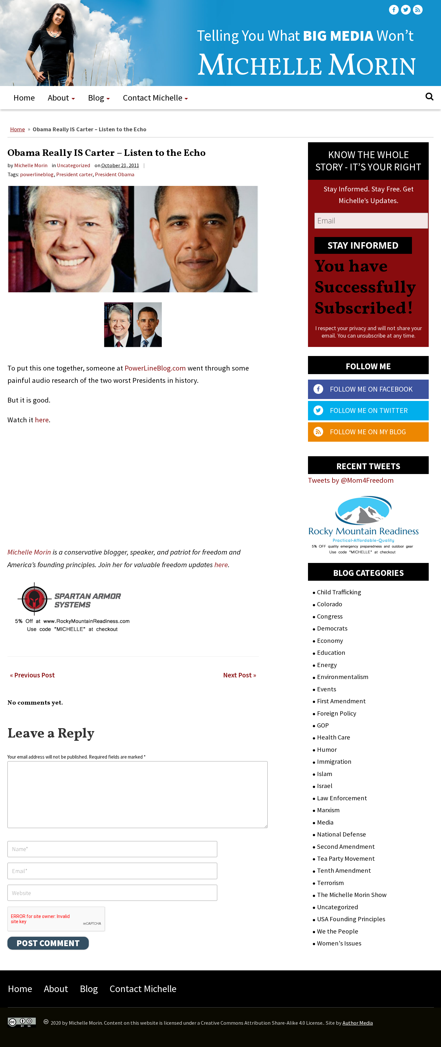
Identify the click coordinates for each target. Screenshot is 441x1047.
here (42, 419)
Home (24, 97)
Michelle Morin (30, 165)
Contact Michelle (152, 97)
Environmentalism (342, 677)
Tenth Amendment (344, 870)
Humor (327, 749)
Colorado (329, 604)
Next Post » (239, 675)
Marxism (328, 810)
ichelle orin (306, 68)
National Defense (341, 834)
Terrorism (330, 883)
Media (325, 822)
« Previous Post (32, 675)
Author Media (358, 1023)
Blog (96, 97)
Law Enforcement (342, 798)
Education (331, 652)
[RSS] (418, 10)
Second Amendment (346, 846)
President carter (74, 174)
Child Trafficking (339, 592)
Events (326, 689)
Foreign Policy (336, 713)
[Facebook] (394, 10)
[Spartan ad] (71, 635)
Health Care (333, 737)
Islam (324, 774)
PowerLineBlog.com (155, 367)
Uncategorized (73, 165)
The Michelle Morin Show (352, 894)
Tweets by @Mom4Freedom (351, 480)
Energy (327, 665)
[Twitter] (406, 10)
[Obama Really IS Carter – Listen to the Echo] (133, 241)
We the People (337, 931)
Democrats (332, 628)
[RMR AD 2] (364, 547)
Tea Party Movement (346, 858)
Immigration (334, 761)
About (58, 97)
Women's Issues (339, 943)
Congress (330, 616)
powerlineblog (37, 174)
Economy (330, 640)
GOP (323, 725)
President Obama (114, 174)
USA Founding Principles (351, 919)
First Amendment (341, 701)
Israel (325, 786)
